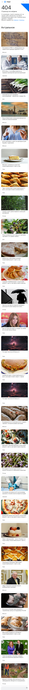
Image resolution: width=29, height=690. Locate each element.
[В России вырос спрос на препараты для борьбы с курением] (14, 136)
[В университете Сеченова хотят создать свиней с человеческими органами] (14, 417)
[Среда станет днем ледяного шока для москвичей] (14, 207)
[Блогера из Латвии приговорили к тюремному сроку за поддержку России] (14, 604)
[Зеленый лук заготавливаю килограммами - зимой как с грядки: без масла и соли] (14, 90)
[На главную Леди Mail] (8, 2)
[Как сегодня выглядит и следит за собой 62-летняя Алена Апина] (14, 323)
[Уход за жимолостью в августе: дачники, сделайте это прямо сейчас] (14, 230)
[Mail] (5, 2)
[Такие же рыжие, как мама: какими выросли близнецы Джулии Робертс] (14, 651)
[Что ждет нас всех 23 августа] (14, 394)
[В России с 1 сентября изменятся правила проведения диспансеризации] (14, 66)
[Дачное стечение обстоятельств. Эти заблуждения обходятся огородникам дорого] (14, 674)
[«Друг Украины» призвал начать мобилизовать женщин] (14, 581)
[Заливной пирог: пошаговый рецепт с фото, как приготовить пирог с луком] (14, 370)
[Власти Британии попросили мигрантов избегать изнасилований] (14, 113)
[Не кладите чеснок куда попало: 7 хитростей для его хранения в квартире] (14, 464)
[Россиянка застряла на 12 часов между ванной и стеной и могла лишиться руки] (14, 487)
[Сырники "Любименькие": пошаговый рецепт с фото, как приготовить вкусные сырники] (14, 277)
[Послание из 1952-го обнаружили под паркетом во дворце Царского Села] (14, 43)
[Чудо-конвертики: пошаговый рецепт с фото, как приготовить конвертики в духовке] (14, 183)
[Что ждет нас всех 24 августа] (14, 347)
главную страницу (19, 20)
